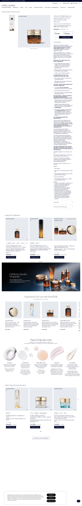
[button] (78, 501)
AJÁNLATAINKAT (71, 7)
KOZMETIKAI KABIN (38, 7)
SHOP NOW (7, 329)
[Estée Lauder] (8, 5)
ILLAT (26, 7)
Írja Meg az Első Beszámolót (41, 438)
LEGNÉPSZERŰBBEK (6, 7)
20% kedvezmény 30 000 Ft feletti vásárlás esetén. (13, 0)
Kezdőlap (4, 11)
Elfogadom (51, 494)
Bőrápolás (8, 11)
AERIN (30, 7)
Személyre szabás (51, 500)
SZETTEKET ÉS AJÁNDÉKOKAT (51, 7)
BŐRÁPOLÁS (15, 7)
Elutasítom (51, 497)
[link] (13, 316)
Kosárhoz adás (66, 37)
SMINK (21, 7)
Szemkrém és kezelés (15, 11)
